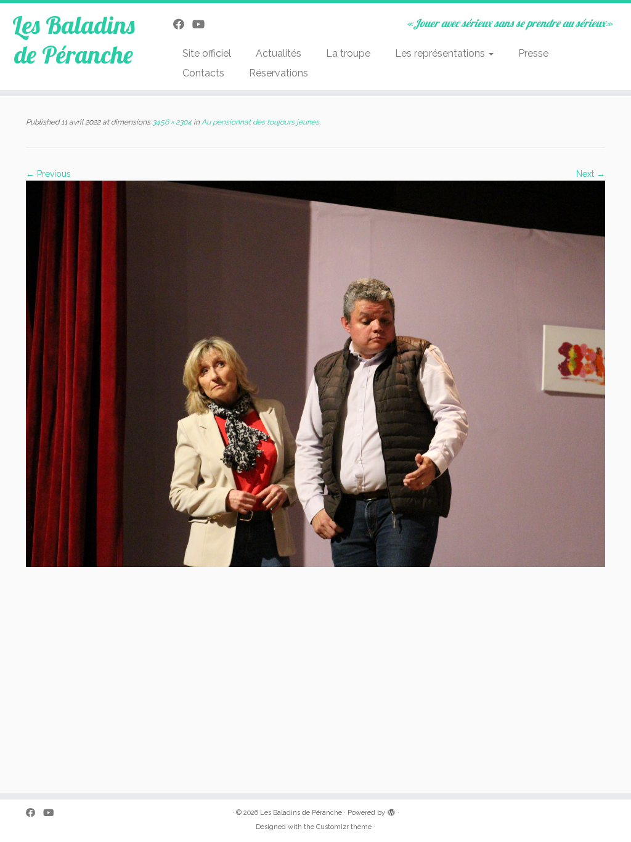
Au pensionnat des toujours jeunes (259, 122)
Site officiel (206, 53)
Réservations (278, 73)
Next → (590, 174)
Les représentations (441, 53)
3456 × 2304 (171, 122)
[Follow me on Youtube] (202, 24)
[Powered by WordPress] (391, 810)
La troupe (348, 53)
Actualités (278, 53)
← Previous (48, 174)
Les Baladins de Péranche (73, 39)
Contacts (203, 73)
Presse (533, 53)
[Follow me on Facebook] (182, 24)
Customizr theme (344, 827)
